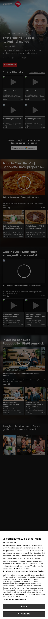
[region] (24, 575)
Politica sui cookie (21, 569)
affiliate (38, 545)
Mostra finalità (24, 614)
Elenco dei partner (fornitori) (14, 599)
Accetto (24, 606)
